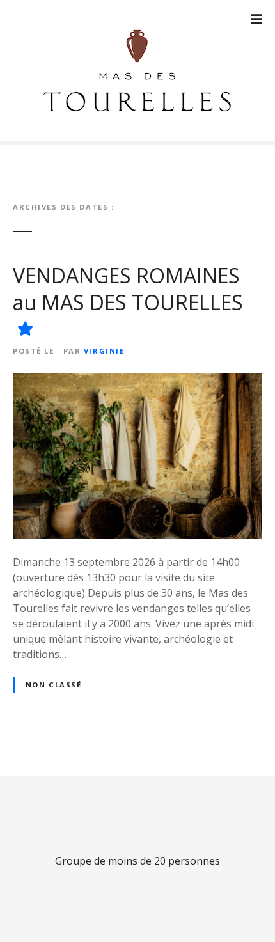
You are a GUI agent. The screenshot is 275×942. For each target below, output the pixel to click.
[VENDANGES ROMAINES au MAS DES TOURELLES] (137, 380)
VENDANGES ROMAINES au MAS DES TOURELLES (128, 289)
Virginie (104, 351)
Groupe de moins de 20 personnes (137, 861)
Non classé (54, 684)
